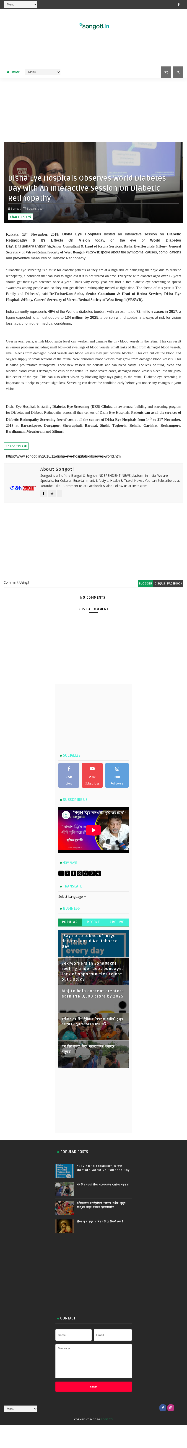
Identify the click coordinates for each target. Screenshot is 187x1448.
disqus (159, 583)
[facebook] (178, 4)
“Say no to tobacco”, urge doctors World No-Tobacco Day (90, 941)
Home (15, 72)
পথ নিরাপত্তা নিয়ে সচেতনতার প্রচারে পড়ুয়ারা (103, 1184)
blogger (145, 583)
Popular (70, 922)
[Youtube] (178, 1407)
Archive (117, 922)
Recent (93, 922)
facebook (174, 583)
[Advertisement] (93, 51)
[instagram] (170, 1407)
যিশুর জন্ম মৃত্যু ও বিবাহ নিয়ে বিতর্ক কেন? (100, 1221)
